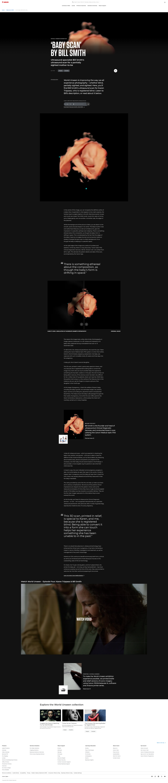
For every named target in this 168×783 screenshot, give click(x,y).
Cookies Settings (78, 773)
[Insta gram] (155, 776)
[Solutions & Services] (97, 5)
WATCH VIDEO (84, 619)
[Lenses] (75, 5)
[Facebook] (152, 776)
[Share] (115, 70)
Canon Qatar (5, 776)
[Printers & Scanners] (86, 5)
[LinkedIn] (158, 776)
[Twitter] (161, 776)
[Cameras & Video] (70, 5)
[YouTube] (164, 776)
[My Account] (165, 2)
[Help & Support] (106, 5)
